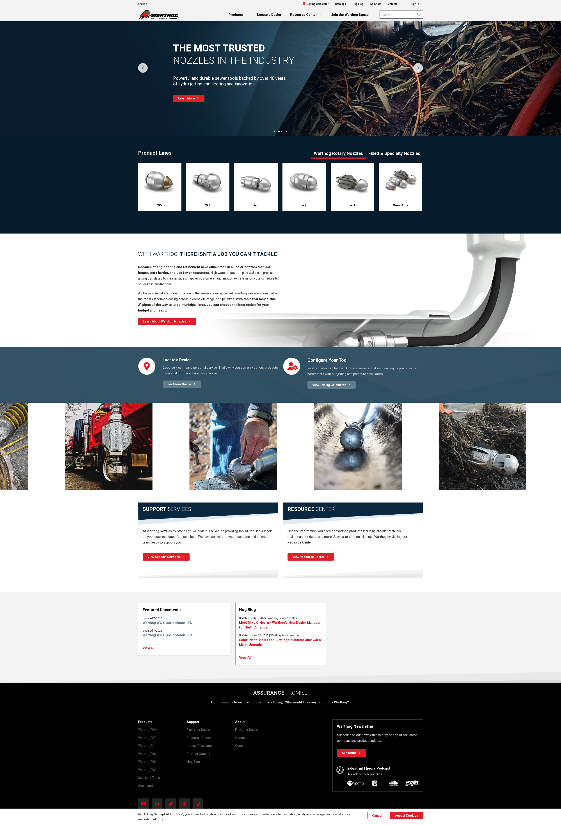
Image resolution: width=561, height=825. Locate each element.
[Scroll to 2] (279, 131)
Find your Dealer (246, 730)
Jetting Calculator (199, 746)
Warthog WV (147, 730)
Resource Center (199, 738)
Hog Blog (193, 762)
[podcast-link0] (356, 784)
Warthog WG (147, 770)
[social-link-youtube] (145, 803)
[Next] (418, 68)
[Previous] (143, 68)
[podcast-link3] (412, 784)
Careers (241, 746)
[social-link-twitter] (172, 803)
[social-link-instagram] (199, 803)
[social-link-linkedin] (158, 803)
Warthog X (145, 746)
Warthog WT (147, 738)
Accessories (147, 786)
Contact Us (243, 738)
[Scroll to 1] (275, 131)
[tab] (338, 154)
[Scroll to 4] (286, 131)
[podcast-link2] (393, 784)
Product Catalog (198, 754)
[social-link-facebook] (185, 803)
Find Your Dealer (198, 730)
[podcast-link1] (374, 784)
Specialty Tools (149, 778)
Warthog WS (147, 754)
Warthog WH (147, 762)
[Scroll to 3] (282, 131)
